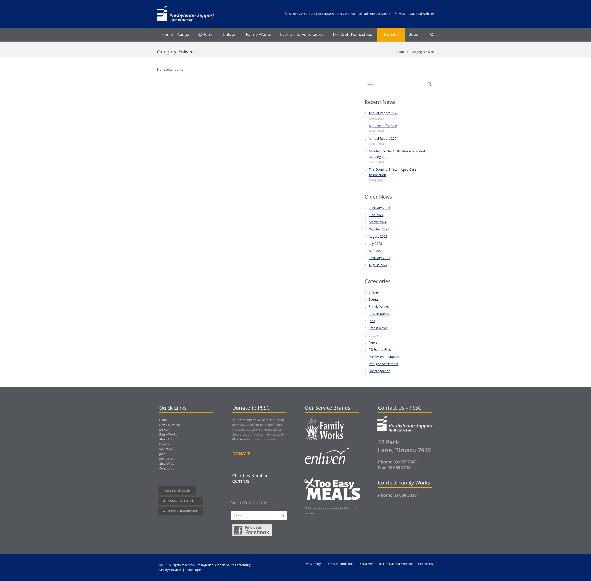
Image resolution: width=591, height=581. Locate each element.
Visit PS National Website (416, 14)
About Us (165, 439)
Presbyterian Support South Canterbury (223, 565)
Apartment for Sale (383, 126)
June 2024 (376, 215)
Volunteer (166, 449)
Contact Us (166, 468)
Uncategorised (379, 371)
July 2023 (375, 243)
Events (374, 299)
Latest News (378, 328)
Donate (164, 444)
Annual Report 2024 (383, 138)
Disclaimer (366, 564)
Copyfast (175, 570)
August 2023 (378, 236)
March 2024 (377, 222)
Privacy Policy (312, 564)
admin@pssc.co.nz (377, 14)
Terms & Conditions (339, 564)
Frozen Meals (379, 314)
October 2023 (379, 229)
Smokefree (167, 464)
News (373, 342)
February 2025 (379, 208)
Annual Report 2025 (383, 113)
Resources (166, 459)
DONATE (241, 453)
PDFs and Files (380, 349)
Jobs (372, 321)
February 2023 (379, 258)
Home (400, 52)
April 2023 (376, 250)
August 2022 (378, 265)
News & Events (169, 425)
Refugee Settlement (383, 364)
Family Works (379, 306)
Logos (373, 335)
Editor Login (193, 570)
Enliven (374, 292)
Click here (239, 439)
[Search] (432, 34)
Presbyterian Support (384, 356)
